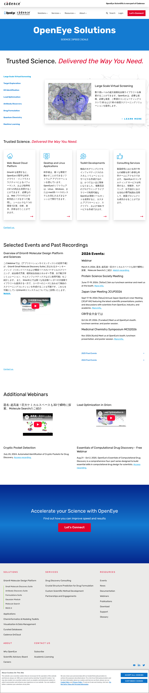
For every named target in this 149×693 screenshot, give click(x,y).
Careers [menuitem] (7, 662)
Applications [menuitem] (9, 614)
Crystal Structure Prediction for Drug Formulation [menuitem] (69, 585)
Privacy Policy (77, 682)
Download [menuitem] (105, 606)
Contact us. (9, 227)
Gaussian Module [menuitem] (12, 599)
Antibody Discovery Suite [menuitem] (16, 591)
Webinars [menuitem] (104, 596)
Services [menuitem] (55, 13)
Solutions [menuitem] (42, 13)
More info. (99, 286)
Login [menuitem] (120, 13)
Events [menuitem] (103, 580)
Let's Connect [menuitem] (136, 13)
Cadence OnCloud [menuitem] (12, 634)
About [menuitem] (82, 13)
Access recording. (22, 457)
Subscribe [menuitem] (39, 651)
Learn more (133, 119)
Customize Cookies (134, 681)
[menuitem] (134, 665)
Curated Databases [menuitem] (12, 629)
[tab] (17, 76)
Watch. (7, 293)
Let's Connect (74, 527)
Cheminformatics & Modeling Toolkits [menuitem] (21, 619)
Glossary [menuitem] (104, 617)
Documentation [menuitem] (107, 591)
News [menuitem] (102, 585)
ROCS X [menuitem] (8, 608)
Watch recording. (121, 270)
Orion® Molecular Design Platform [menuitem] (19, 580)
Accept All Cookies (134, 675)
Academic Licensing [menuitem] (44, 657)
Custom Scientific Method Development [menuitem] (64, 591)
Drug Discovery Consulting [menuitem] (58, 580)
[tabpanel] (95, 102)
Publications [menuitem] (106, 601)
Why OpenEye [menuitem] (10, 651)
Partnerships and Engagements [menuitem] (60, 596)
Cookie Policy (65, 682)
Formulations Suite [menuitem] (13, 595)
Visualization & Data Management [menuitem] (19, 624)
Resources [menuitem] (69, 13)
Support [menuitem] (104, 611)
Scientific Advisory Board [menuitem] (15, 657)
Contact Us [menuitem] (42, 643)
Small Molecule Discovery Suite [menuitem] (19, 587)
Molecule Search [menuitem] (12, 604)
